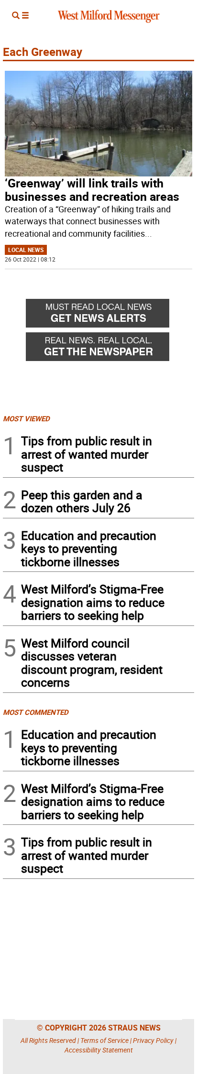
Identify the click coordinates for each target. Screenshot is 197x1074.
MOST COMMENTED (35, 712)
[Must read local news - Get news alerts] (110, 315)
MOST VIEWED (26, 418)
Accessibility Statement (99, 1049)
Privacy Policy (153, 1040)
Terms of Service (104, 1040)
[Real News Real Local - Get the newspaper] (110, 349)
